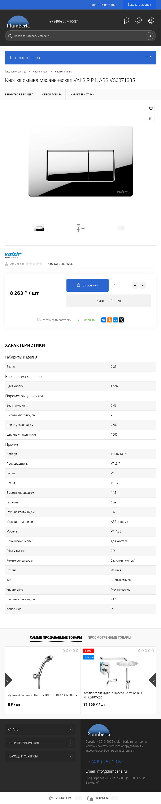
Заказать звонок (139, 4)
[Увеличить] (80, 161)
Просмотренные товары (109, 637)
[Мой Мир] (115, 319)
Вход (93, 5)
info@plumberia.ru (111, 771)
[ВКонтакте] (103, 319)
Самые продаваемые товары (56, 637)
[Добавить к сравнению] (151, 118)
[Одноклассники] (109, 319)
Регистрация (108, 5)
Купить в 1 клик (108, 301)
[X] (121, 319)
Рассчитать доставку (56, 320)
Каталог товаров (25, 57)
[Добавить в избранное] (151, 108)
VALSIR (115, 463)
